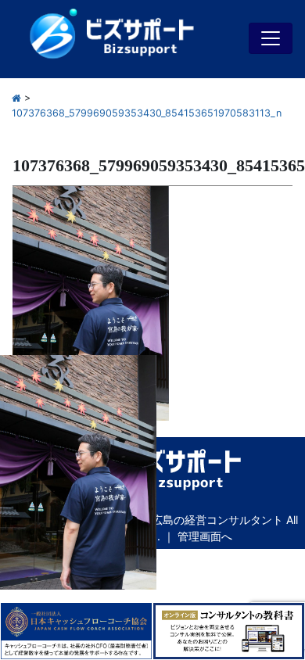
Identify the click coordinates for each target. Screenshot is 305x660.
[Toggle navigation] (270, 38)
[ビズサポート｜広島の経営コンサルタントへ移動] (16, 98)
